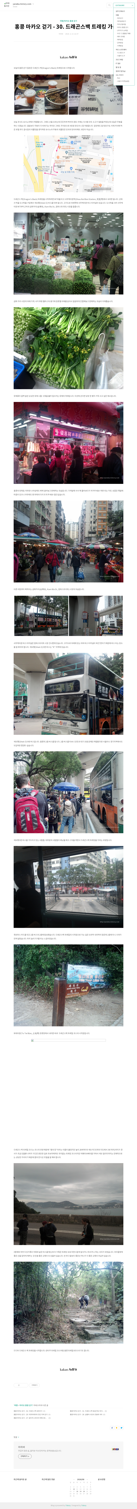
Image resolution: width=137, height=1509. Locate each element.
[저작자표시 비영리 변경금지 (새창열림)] (43, 1385)
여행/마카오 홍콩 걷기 (68, 21)
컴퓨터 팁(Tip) (120, 71)
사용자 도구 (121, 56)
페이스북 (112, 1428)
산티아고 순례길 (122, 30)
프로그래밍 (119, 60)
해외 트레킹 (121, 37)
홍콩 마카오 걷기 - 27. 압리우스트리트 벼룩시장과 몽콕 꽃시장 (31, 1418)
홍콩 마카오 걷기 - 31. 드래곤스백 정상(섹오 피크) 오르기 (87, 1411)
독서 (118, 78)
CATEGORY (120, 5)
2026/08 (80, 1479)
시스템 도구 (121, 53)
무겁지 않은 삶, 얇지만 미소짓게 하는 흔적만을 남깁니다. (40, 1451)
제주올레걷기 (121, 21)
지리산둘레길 (121, 24)
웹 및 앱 (118, 67)
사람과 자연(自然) (123, 81)
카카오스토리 (117, 1428)
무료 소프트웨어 (121, 50)
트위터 (121, 1428)
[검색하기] (109, 5)
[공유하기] (22, 1385)
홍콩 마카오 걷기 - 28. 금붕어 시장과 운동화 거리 (86, 1415)
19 (80, 1491)
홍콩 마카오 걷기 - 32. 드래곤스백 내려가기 (28, 1411)
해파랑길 (120, 40)
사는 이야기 (119, 75)
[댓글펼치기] (18, 1437)
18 (77, 1491)
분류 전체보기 (120, 11)
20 (84, 1491)
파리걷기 (120, 18)
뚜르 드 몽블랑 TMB (123, 33)
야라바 (21, 1447)
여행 (117, 15)
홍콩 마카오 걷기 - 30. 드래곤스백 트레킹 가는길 (68, 27)
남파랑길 (120, 43)
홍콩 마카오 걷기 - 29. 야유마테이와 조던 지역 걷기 (31, 1415)
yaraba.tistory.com (22, 4)
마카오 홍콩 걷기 (122, 27)
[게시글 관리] (25, 1385)
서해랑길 (120, 46)
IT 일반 (118, 63)
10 (74, 1489)
